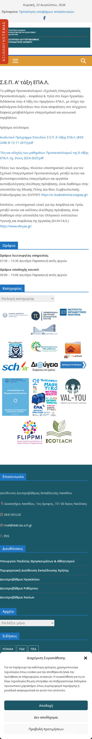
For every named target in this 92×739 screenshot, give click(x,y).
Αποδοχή (46, 705)
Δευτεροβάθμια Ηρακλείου (20, 579)
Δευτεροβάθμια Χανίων (17, 597)
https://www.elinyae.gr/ (16, 226)
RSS (6, 536)
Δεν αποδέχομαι (46, 717)
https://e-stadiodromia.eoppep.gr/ (64, 195)
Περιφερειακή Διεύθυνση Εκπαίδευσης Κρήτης (34, 570)
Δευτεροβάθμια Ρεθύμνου (19, 588)
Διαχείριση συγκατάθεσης (60, 731)
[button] (85, 658)
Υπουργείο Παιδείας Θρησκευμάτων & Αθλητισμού (37, 561)
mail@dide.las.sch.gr (17, 525)
